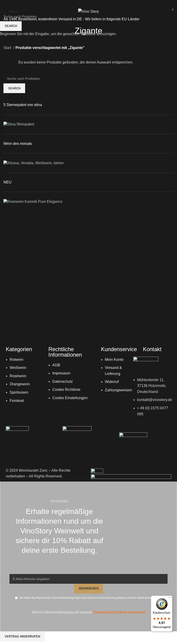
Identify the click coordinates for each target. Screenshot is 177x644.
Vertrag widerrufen (22, 636)
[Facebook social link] (83, 3)
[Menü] (169, 598)
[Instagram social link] (88, 3)
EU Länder (130, 19)
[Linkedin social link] (94, 3)
